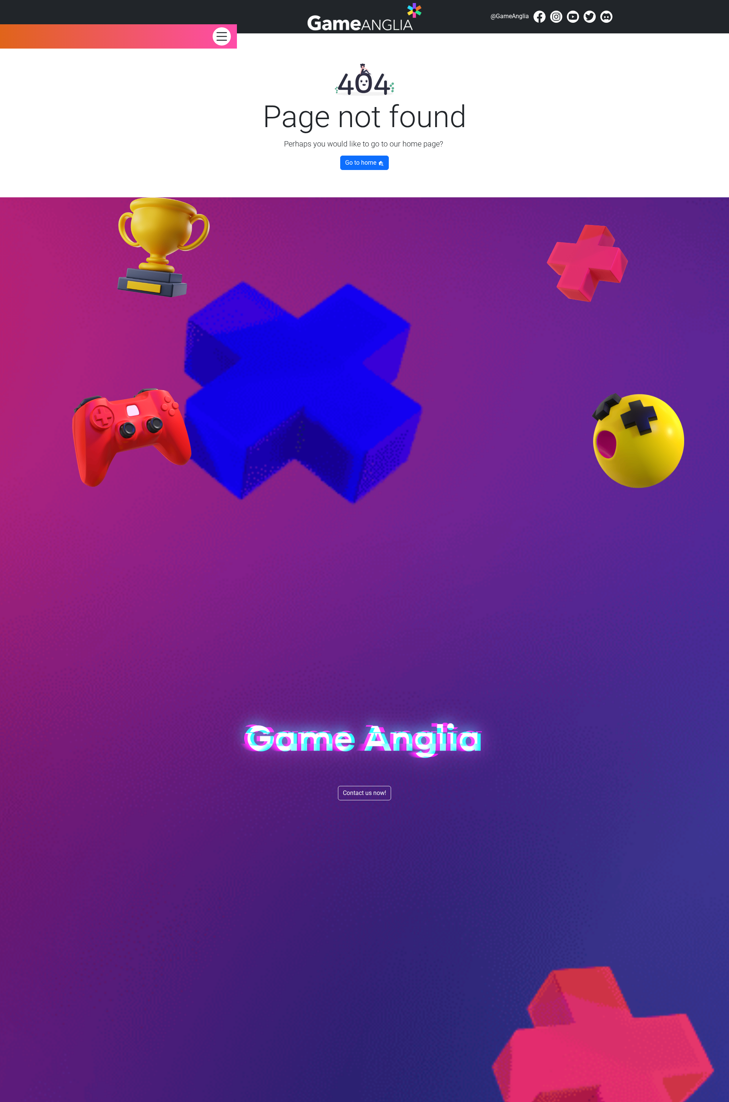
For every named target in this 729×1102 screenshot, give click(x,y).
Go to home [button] (361, 162)
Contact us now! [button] (364, 793)
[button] (222, 35)
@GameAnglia (510, 16)
